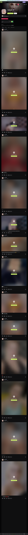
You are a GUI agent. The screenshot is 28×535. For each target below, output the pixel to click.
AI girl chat (18, 0)
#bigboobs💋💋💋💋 (5, 496)
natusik (5, 29)
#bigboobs (3, 252)
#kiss (13, 252)
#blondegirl (9, 252)
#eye (8, 496)
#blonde (11, 252)
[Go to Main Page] (1, 2)
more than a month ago (6, 115)
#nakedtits (7, 252)
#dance (14, 252)
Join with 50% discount (14, 52)
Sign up (24, 2)
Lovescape (12, 0)
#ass (4, 252)
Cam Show (4, 2)
